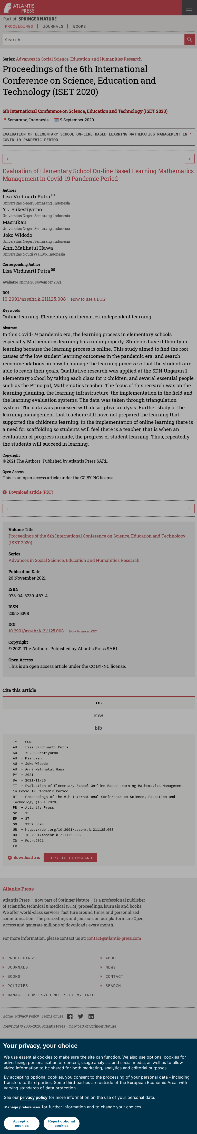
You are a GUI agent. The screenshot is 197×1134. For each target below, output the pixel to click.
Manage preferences (22, 1107)
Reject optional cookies (61, 1123)
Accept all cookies (22, 1123)
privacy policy (33, 1097)
